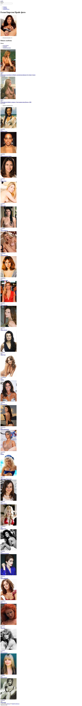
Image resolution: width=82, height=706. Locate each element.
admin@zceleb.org (15, 703)
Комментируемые (7, 47)
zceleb (2, 1)
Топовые (5, 46)
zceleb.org (8, 703)
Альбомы (5, 8)
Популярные (6, 45)
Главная (5, 6)
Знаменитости (6, 9)
